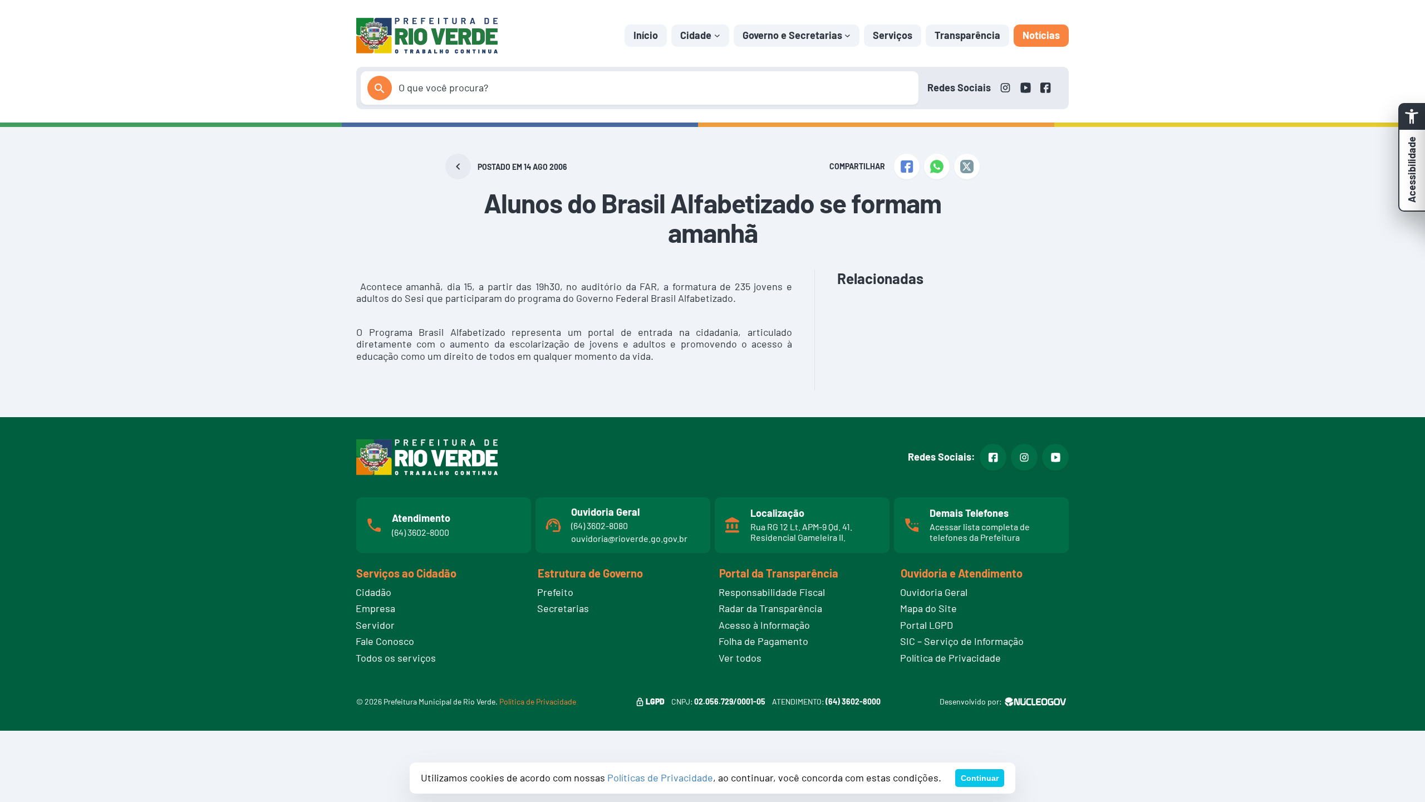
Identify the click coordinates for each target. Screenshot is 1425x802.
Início (645, 35)
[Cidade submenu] (717, 35)
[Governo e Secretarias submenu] (847, 35)
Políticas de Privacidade (660, 777)
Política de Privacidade (537, 701)
